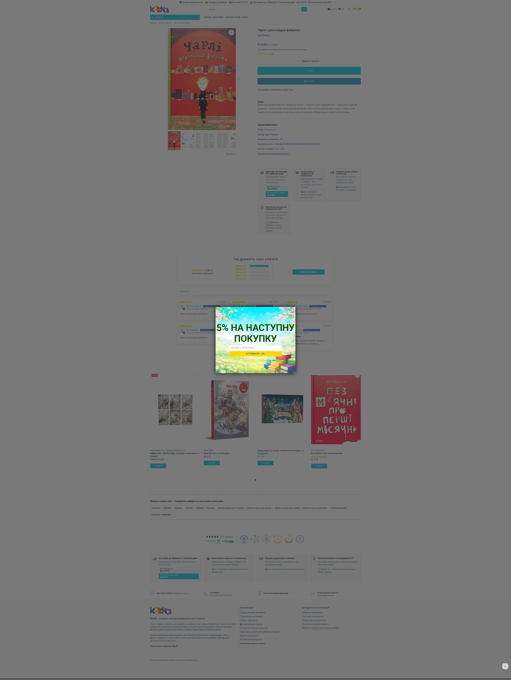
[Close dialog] (291, 310)
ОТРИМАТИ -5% (255, 353)
